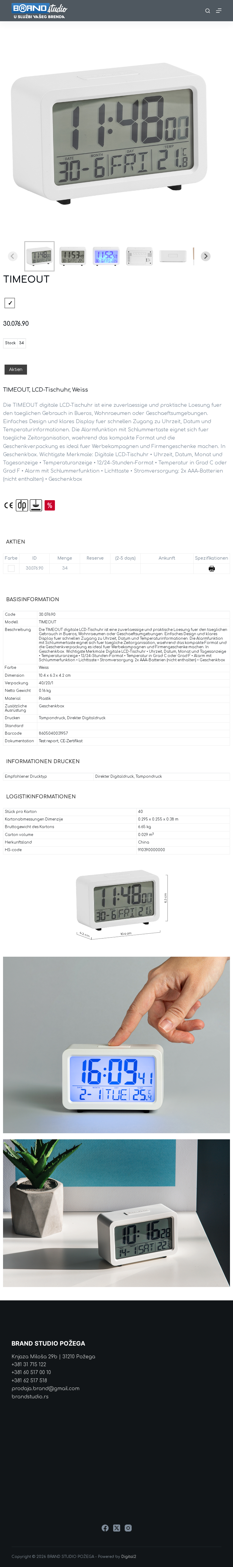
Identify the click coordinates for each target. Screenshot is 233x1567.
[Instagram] (128, 1528)
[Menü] (218, 10)
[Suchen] (207, 10)
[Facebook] (105, 1528)
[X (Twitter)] (116, 1528)
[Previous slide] (13, 256)
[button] (39, 256)
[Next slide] (206, 256)
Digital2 (128, 1557)
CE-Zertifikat (71, 741)
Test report (48, 741)
